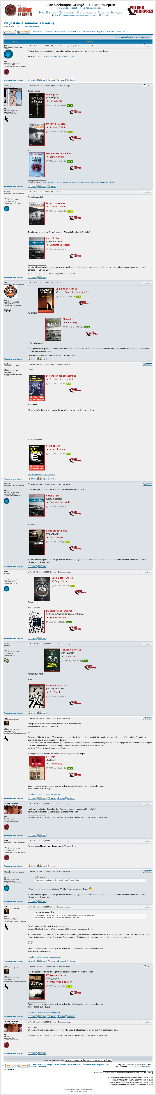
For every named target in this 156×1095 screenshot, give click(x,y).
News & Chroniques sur (53, 182)
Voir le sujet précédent (124, 37)
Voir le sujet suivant (143, 37)
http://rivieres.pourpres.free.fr (69, 8)
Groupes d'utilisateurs (88, 13)
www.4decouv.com (70, 182)
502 (26, 26)
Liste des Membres (68, 13)
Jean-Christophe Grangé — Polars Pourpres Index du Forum (56, 32)
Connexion (105, 16)
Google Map (104, 13)
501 (23, 26)
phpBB (73, 1089)
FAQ (42, 13)
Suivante (36, 26)
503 (30, 26)
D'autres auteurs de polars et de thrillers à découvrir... (104, 32)
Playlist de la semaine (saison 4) (29, 23)
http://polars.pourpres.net (93, 8)
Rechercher (52, 13)
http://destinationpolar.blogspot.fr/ (41, 475)
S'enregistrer (117, 13)
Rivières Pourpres (53, 57)
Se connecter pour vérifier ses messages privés (79, 16)
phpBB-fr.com (82, 1091)
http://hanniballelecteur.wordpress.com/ (44, 794)
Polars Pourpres (69, 57)
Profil (56, 16)
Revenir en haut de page (13, 80)
